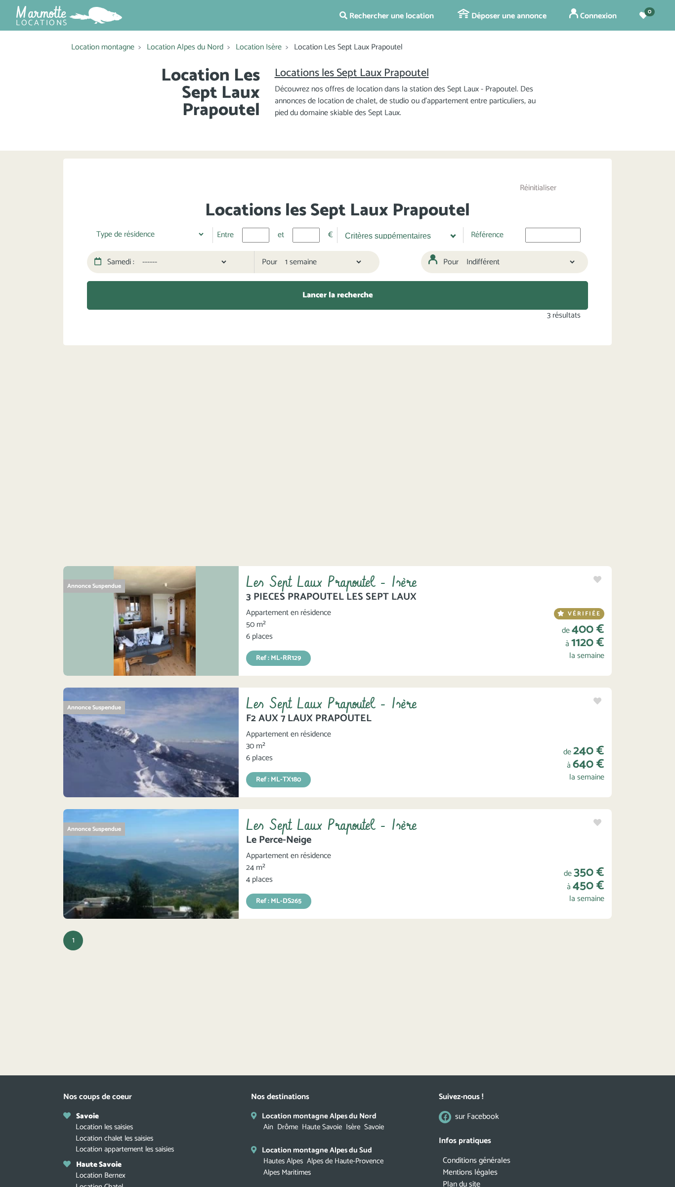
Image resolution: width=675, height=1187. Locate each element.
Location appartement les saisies (125, 1149)
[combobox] (397, 235)
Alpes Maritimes (287, 1172)
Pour (269, 262)
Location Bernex (101, 1175)
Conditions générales (476, 1160)
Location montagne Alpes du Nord (319, 1116)
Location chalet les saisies (114, 1138)
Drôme (287, 1127)
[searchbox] (395, 234)
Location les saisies (104, 1127)
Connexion (597, 16)
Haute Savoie (322, 1127)
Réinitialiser (538, 188)
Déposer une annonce (508, 16)
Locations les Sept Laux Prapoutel (352, 73)
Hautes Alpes (283, 1161)
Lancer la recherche (337, 295)
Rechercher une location (390, 16)
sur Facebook (477, 1117)
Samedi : (119, 262)
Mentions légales (470, 1172)
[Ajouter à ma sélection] (597, 580)
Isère (353, 1127)
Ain (268, 1127)
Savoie (374, 1127)
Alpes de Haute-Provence (345, 1161)
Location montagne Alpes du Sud (317, 1150)
